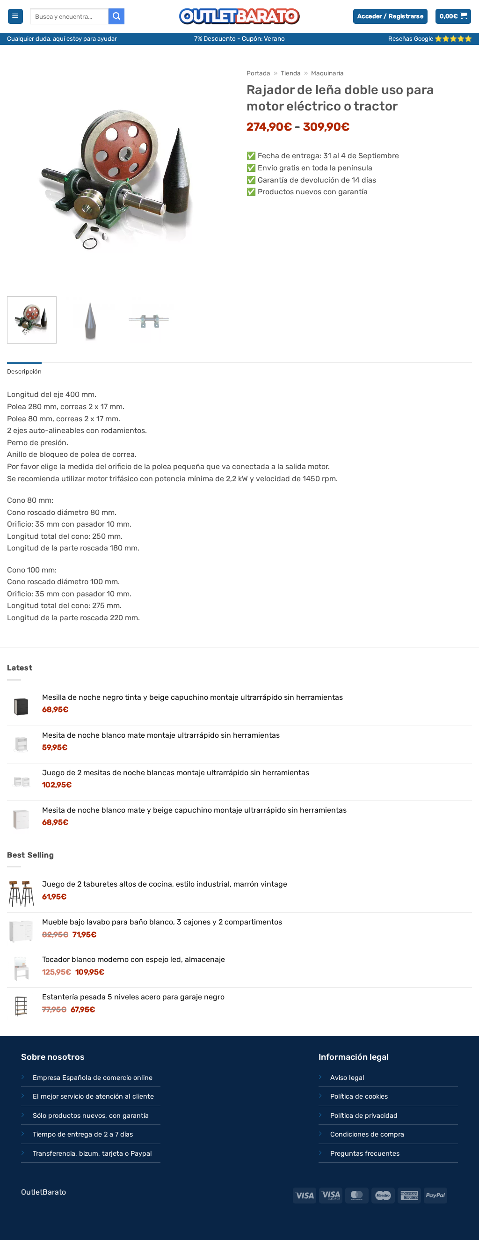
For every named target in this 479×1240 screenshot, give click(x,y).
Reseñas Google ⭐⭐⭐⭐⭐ (430, 38)
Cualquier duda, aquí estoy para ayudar (62, 38)
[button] (15, 16)
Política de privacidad (364, 1116)
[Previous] (23, 176)
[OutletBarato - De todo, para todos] (239, 16)
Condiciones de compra (367, 1134)
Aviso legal (347, 1078)
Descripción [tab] (24, 371)
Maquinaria (327, 73)
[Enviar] (116, 16)
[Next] (216, 176)
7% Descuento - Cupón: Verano (239, 38)
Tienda (291, 73)
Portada (258, 73)
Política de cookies (359, 1097)
